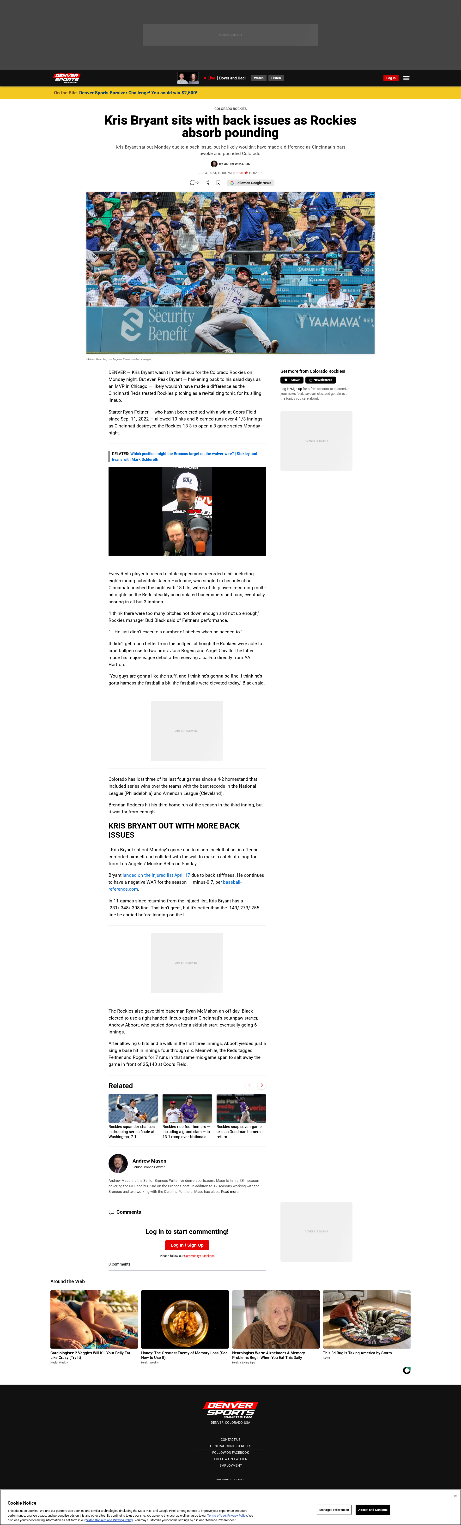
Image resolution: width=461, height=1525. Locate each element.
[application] (187, 511)
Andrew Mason (149, 1161)
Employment (230, 1465)
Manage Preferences (334, 1510)
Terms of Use (216, 1515)
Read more (229, 1191)
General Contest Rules (230, 1446)
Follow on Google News (253, 183)
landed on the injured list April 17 (156, 875)
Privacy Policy (237, 1515)
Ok (455, 1495)
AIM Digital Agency (230, 1479)
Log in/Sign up (291, 389)
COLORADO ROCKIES (230, 109)
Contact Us (230, 1439)
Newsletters (323, 380)
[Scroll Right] (261, 1085)
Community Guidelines (199, 1256)
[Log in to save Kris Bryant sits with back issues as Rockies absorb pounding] (218, 182)
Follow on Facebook (230, 1452)
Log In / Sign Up (187, 1245)
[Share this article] (207, 182)
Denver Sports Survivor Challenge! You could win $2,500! (138, 93)
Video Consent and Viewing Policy (109, 1520)
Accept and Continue (372, 1510)
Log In (391, 78)
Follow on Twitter (230, 1459)
